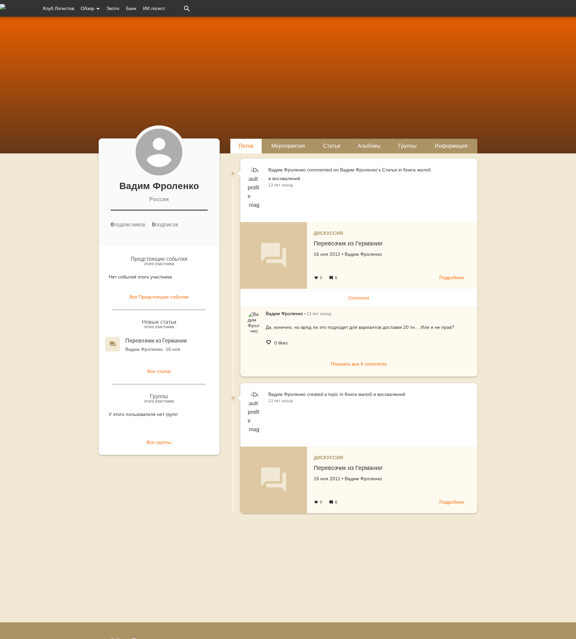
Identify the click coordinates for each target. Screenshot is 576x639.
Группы (407, 146)
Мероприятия (288, 146)
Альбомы (369, 146)
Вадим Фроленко (144, 349)
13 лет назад (280, 185)
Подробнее (451, 277)
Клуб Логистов (58, 8)
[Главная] (18, 8)
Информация (451, 146)
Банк (131, 8)
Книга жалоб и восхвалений (375, 394)
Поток (246, 146)
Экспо (112, 8)
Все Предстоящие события (159, 296)
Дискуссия (328, 233)
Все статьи (159, 371)
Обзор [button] (88, 8)
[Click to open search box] (187, 8)
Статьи (331, 146)
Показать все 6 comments (359, 364)
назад (319, 313)
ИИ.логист (154, 8)
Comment (358, 297)
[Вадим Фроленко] (254, 323)
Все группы (159, 442)
